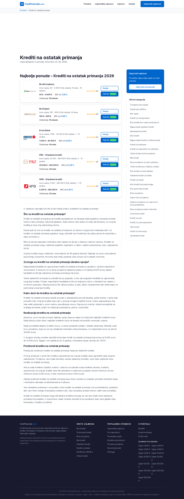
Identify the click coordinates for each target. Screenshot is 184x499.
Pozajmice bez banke (139, 105)
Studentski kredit (137, 236)
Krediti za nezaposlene (139, 118)
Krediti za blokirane (138, 145)
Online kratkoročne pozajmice (142, 153)
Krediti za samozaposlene (141, 222)
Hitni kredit (134, 227)
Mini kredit (134, 158)
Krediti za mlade (137, 180)
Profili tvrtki (143, 436)
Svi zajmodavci (113, 432)
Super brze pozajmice (139, 197)
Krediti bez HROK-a (138, 109)
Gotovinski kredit (137, 214)
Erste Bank (44, 130)
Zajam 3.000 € (144, 449)
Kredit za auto (136, 218)
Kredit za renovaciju (138, 231)
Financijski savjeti (114, 436)
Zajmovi (121, 4)
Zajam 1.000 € (144, 446)
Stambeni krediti (83, 444)
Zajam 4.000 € (157, 449)
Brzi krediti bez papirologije (141, 184)
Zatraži (109, 94)
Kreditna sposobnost (116, 440)
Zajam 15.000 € (144, 457)
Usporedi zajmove (152, 4)
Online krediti (82, 456)
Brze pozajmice (136, 193)
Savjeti (132, 4)
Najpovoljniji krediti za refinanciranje (145, 140)
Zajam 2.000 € (157, 446)
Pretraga (111, 452)
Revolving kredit (114, 448)
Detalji (105, 88)
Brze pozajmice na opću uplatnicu (144, 162)
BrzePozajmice (46, 84)
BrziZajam (44, 108)
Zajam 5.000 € (144, 453)
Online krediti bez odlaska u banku (144, 167)
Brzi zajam (134, 114)
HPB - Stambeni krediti (50, 179)
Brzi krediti (134, 136)
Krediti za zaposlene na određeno (144, 149)
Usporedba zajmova (104, 4)
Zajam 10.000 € (157, 453)
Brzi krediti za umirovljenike (141, 171)
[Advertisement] (92, 35)
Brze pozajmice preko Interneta (143, 209)
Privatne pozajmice (115, 444)
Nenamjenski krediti (138, 131)
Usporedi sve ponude (145, 87)
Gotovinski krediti (84, 432)
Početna (87, 4)
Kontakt (141, 428)
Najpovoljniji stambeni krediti (142, 127)
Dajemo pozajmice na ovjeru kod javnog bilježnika (143, 203)
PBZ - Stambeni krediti (50, 155)
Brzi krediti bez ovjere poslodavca (144, 122)
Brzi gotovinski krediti (139, 189)
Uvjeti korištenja (145, 432)
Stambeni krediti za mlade (141, 175)
